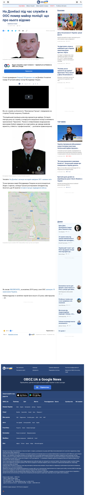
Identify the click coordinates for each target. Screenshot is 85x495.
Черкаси (39, 407)
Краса (27, 443)
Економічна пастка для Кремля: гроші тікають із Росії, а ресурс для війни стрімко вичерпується (66, 287)
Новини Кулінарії (30, 427)
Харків (21, 407)
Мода (31, 443)
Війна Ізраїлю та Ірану (42, 6)
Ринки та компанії (21, 433)
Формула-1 (39, 412)
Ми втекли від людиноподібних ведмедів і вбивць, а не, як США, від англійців (66, 312)
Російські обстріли (61, 6)
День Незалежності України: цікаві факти (69, 34)
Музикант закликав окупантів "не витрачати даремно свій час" (65, 79)
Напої (23, 427)
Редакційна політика (13, 334)
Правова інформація (54, 367)
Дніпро (33, 407)
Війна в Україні (30, 6)
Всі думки (62, 331)
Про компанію (20, 367)
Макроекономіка (31, 433)
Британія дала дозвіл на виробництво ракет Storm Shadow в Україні (69, 179)
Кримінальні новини (12, 23)
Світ (24, 401)
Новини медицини (21, 438)
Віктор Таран (62, 254)
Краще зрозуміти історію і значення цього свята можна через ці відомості (68, 38)
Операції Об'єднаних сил (26, 77)
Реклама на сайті (20, 370)
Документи (35, 370)
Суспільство (69, 401)
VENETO (52, 6)
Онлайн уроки (30, 417)
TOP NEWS (61, 122)
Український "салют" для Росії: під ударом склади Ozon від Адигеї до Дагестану (66, 249)
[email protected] (22, 482)
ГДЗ (17, 417)
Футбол (18, 412)
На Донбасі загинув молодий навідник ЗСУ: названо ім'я (30, 179)
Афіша (18, 443)
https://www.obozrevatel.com (57, 451)
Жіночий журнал (39, 443)
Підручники (23, 417)
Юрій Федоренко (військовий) (66, 291)
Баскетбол (24, 412)
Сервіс (37, 422)
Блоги (57, 401)
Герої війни (22, 6)
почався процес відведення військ (33, 188)
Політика (16, 401)
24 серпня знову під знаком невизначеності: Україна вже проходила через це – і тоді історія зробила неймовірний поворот (66, 238)
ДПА (37, 417)
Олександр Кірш (62, 316)
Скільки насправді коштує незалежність (67, 322)
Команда (35, 367)
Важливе (60, 10)
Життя (36, 401)
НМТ (44, 417)
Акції (33, 422)
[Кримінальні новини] (32, 335)
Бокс (34, 412)
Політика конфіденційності (72, 367)
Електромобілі (27, 422)
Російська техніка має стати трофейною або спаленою (66, 301)
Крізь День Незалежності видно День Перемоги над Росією (65, 227)
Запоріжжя (27, 407)
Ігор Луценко (62, 231)
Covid (36, 438)
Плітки (22, 443)
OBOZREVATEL (15, 289)
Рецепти (18, 427)
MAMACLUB (30, 438)
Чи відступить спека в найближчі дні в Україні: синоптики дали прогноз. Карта (65, 49)
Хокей (29, 412)
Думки (60, 222)
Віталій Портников (63, 243)
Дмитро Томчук (62, 325)
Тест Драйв (19, 422)
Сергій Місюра (62, 305)
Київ (17, 407)
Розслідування (49, 401)
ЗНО (41, 417)
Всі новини (79, 401)
